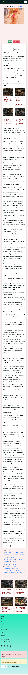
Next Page (21, 545)
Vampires (3, 627)
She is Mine (6, 563)
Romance (3, 618)
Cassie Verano (15, 566)
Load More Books (6, 576)
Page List (10, 41)
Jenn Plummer (19, 559)
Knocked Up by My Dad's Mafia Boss (12, 554)
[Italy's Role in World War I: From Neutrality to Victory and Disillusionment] (21, 601)
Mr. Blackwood (7, 566)
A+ (15, 49)
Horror (2, 632)
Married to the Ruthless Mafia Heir (11, 572)
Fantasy (2, 626)
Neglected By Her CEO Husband (11, 552)
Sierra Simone (11, 557)
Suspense (3, 635)
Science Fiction (4, 629)
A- (9, 49)
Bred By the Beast (8, 564)
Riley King (21, 552)
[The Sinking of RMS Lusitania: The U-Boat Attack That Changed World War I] (20, 112)
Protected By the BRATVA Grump (11, 570)
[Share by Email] (11, 646)
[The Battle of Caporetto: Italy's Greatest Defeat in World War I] (21, 584)
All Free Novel (5, 2)
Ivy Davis (14, 561)
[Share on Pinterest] (8, 646)
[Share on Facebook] (2, 646)
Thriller (2, 631)
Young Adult (3, 623)
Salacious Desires (18, 6)
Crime (2, 624)
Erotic (2, 621)
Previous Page (7, 545)
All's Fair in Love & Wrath (9, 559)
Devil (5, 557)
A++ (19, 49)
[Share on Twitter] (5, 646)
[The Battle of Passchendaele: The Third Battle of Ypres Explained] (7, 601)
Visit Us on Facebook (5, 641)
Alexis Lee (22, 572)
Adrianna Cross (17, 568)
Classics (2, 634)
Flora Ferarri (13, 563)
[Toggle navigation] (25, 2)
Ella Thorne (22, 570)
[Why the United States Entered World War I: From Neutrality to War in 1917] (8, 112)
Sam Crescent (16, 564)
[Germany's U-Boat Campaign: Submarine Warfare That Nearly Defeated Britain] (7, 584)
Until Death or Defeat (8, 568)
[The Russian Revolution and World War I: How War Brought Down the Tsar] (8, 92)
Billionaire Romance (5, 620)
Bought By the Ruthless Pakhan (10, 574)
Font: (5, 47)
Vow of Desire (7, 561)
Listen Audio (17, 41)
